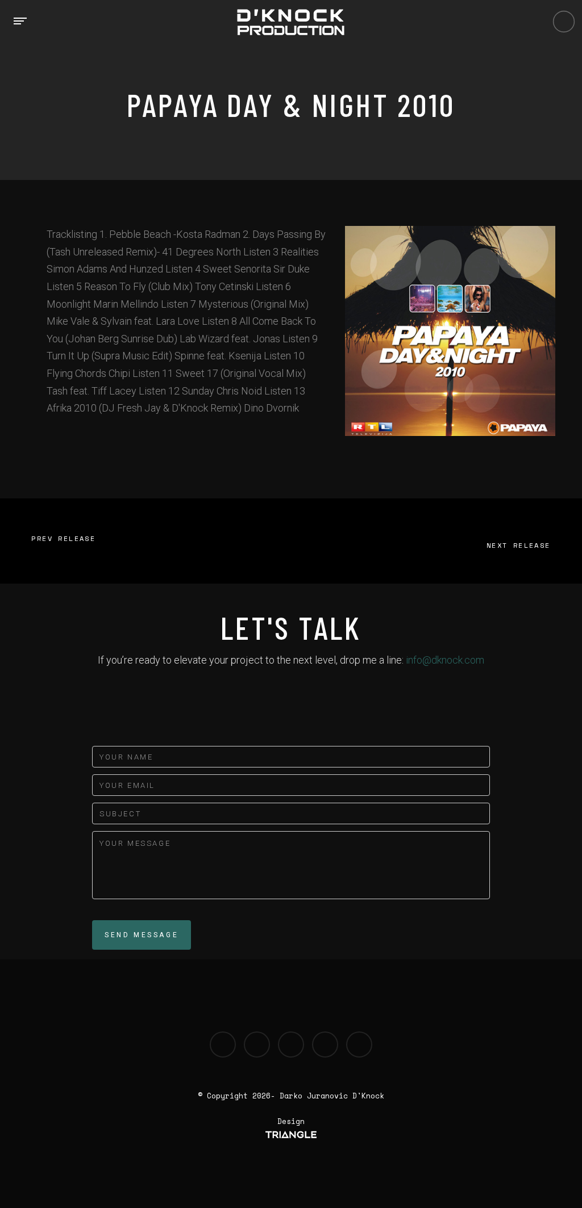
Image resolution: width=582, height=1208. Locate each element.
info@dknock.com (445, 660)
